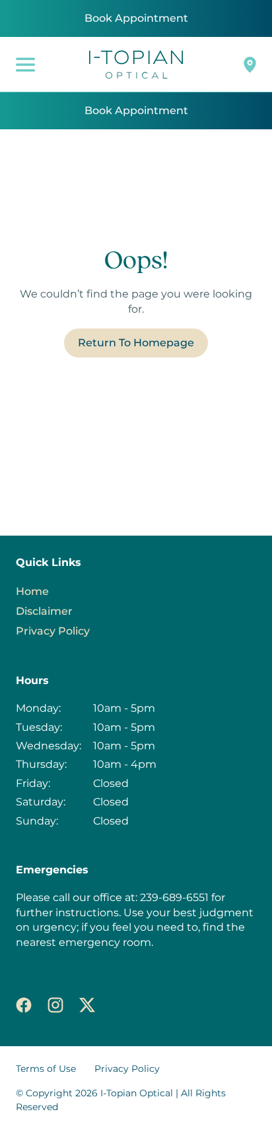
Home (32, 591)
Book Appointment (136, 18)
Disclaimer (44, 611)
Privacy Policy (53, 631)
